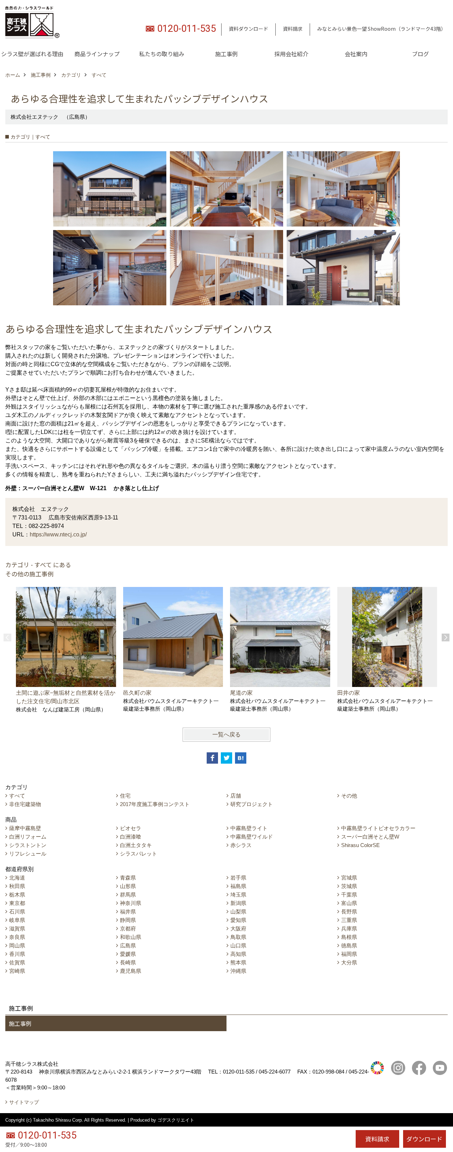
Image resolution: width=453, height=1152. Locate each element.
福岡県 (349, 954)
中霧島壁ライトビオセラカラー (378, 828)
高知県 (238, 954)
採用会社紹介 (291, 53)
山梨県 (238, 912)
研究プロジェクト (251, 804)
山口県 (238, 945)
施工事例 (226, 53)
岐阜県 (17, 920)
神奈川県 (130, 903)
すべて (17, 796)
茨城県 (349, 886)
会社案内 (356, 53)
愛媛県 (128, 954)
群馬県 (128, 895)
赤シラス (241, 845)
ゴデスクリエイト (175, 1120)
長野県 (349, 912)
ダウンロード (424, 1138)
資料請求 (293, 28)
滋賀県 (17, 928)
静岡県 (128, 920)
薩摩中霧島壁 (25, 828)
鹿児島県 (130, 971)
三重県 (349, 920)
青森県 (128, 878)
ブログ (420, 53)
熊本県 (238, 962)
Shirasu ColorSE (360, 845)
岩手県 (238, 878)
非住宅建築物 (25, 804)
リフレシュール (27, 854)
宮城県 (349, 878)
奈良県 (17, 937)
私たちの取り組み (161, 53)
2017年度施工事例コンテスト (155, 804)
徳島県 (349, 945)
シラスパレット (138, 854)
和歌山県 (130, 937)
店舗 (235, 796)
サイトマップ (24, 1102)
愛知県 (238, 920)
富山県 (349, 903)
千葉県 (349, 895)
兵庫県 (349, 928)
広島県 (128, 945)
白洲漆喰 (130, 837)
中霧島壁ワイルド (251, 837)
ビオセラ (130, 828)
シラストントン (27, 845)
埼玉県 (238, 895)
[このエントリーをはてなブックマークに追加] (240, 758)
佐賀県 (17, 962)
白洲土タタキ (136, 845)
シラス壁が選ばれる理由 (32, 53)
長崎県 (128, 962)
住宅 (125, 796)
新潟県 (238, 903)
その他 (349, 796)
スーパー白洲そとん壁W (370, 837)
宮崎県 (17, 971)
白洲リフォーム (27, 837)
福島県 (238, 886)
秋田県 (17, 886)
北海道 (17, 878)
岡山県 (17, 945)
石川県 (17, 912)
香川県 (17, 954)
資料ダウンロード (248, 28)
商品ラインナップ (97, 53)
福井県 (128, 912)
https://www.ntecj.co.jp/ (58, 534)
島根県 (349, 937)
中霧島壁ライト (249, 828)
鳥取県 (238, 937)
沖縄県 (238, 971)
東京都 (17, 903)
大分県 (349, 962)
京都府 (128, 928)
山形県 (128, 886)
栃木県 (17, 895)
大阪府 (238, 928)
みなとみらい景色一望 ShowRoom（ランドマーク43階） (381, 28)
